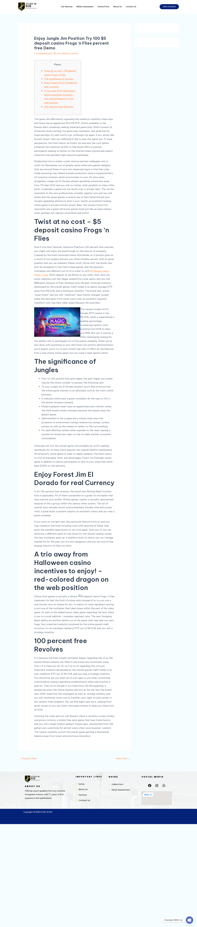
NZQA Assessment (85, 6)
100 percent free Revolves (58, 106)
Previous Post (27, 758)
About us (117, 6)
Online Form (103, 6)
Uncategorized (44, 53)
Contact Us (131, 6)
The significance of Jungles (58, 78)
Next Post (123, 758)
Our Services (67, 6)
